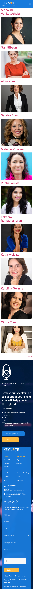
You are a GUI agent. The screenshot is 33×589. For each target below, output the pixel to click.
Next (29, 357)
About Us (7, 473)
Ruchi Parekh (10, 183)
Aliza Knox (8, 81)
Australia (19, 463)
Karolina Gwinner (12, 288)
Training (6, 476)
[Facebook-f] (9, 501)
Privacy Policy (8, 576)
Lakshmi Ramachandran (11, 218)
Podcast (20, 480)
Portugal (6, 463)
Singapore (19, 460)
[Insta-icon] (13, 501)
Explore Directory (23, 473)
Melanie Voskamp (13, 149)
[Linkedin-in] (5, 501)
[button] (29, 3)
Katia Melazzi (10, 254)
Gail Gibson (9, 47)
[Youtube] (17, 501)
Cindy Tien (8, 322)
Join (18, 476)
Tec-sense (22, 586)
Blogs (5, 480)
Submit (10, 570)
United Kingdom (9, 460)
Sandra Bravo (10, 115)
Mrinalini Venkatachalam (11, 11)
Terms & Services (20, 576)
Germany (7, 466)
